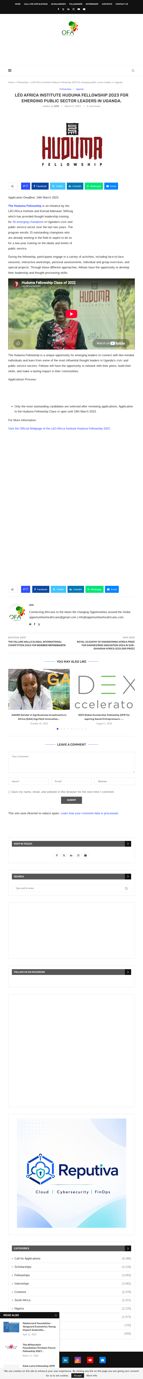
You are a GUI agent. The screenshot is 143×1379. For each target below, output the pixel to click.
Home (18, 4)
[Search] (133, 71)
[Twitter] (63, 9)
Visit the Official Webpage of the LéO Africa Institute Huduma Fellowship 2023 (59, 428)
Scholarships (58, 4)
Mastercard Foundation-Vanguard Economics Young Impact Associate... (39, 1326)
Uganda (72, 1333)
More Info (91, 1375)
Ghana (72, 1325)
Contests (107, 4)
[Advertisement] (71, 50)
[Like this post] (26, 186)
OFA (56, 106)
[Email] (84, 9)
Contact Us (122, 4)
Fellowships (75, 4)
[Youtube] (79, 9)
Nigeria (72, 1308)
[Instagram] (73, 9)
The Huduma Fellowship (25, 206)
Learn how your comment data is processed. (90, 813)
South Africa (72, 1300)
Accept (77, 1375)
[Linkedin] (68, 9)
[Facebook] (58, 9)
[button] (13, 699)
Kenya (72, 1317)
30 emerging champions (28, 222)
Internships (92, 4)
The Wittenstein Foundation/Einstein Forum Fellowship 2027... (39, 1348)
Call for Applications (36, 4)
